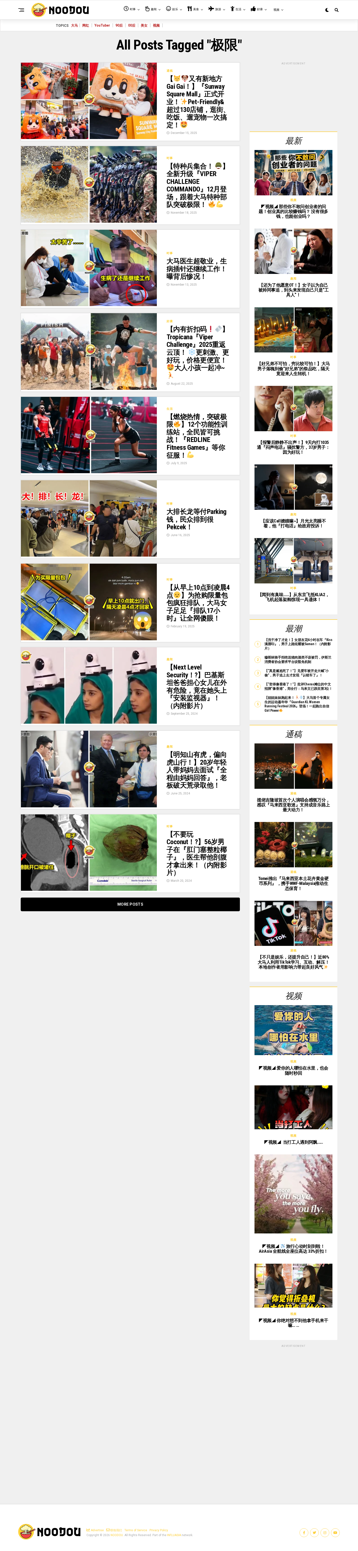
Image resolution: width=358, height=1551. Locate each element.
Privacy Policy (159, 1530)
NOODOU (117, 1535)
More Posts (130, 904)
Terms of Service (135, 1530)
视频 (156, 25)
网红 (85, 25)
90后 (119, 25)
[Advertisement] (293, 96)
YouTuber (102, 25)
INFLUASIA (174, 1535)
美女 (144, 25)
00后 (131, 25)
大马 (74, 25)
